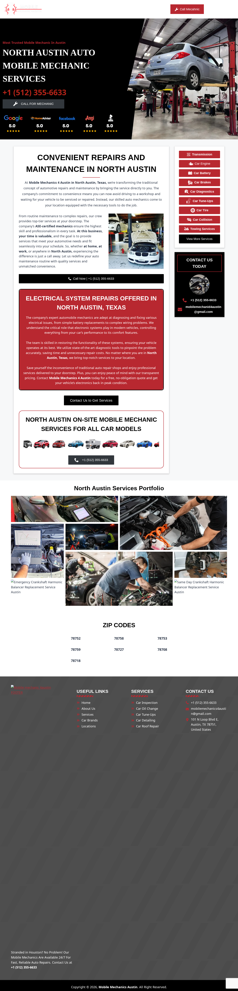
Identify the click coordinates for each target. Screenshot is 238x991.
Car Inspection (147, 703)
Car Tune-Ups (146, 714)
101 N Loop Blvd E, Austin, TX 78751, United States (204, 724)
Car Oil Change (147, 708)
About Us (139, 9)
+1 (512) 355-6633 (34, 92)
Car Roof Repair (147, 726)
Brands (94, 9)
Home (61, 9)
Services (75, 9)
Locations (116, 9)
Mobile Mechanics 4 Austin (70, 378)
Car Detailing (145, 720)
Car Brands (90, 720)
